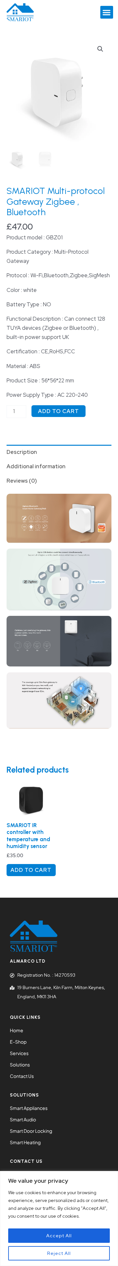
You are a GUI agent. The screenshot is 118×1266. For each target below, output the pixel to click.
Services (19, 1053)
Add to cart (58, 411)
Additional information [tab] (36, 466)
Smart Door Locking (31, 1131)
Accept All (59, 1236)
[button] (106, 12)
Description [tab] (22, 452)
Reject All (59, 1253)
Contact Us (22, 1076)
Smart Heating (25, 1142)
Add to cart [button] (30, 869)
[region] (59, 1218)
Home (16, 1030)
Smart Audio (23, 1119)
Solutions (20, 1064)
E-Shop (18, 1042)
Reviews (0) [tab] (22, 480)
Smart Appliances (29, 1108)
